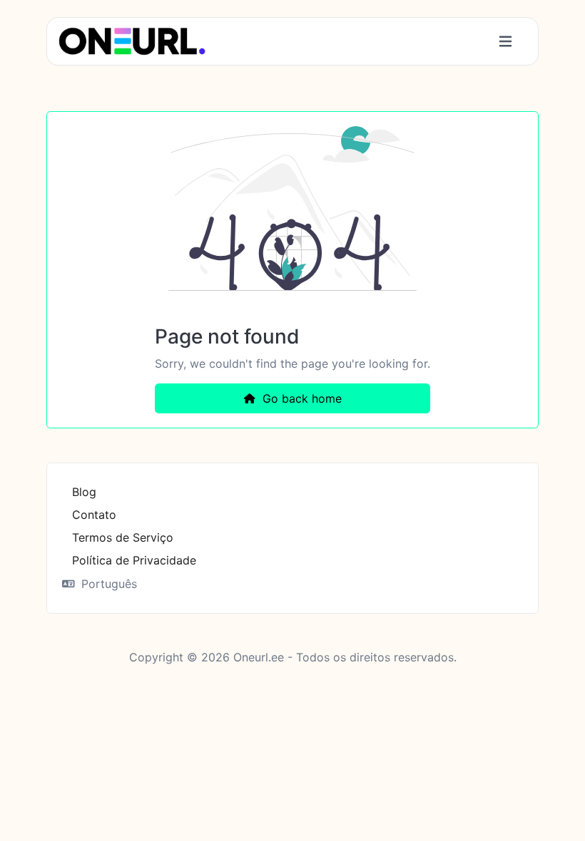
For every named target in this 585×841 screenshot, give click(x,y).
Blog (84, 492)
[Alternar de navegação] (505, 42)
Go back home (300, 398)
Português (107, 584)
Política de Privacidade (134, 560)
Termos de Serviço (122, 537)
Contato (94, 514)
